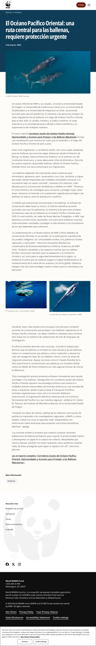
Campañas (10, 514)
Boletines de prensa (14, 508)
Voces (8, 519)
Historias (18, 12)
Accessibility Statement (38, 617)
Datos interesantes (14, 524)
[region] (48, 636)
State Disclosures (14, 617)
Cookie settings (60, 617)
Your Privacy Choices (47, 611)
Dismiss (25, 641)
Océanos (11, 481)
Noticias (9, 12)
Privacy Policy (26, 611)
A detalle (9, 529)
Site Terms (11, 611)
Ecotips (81, 5)
